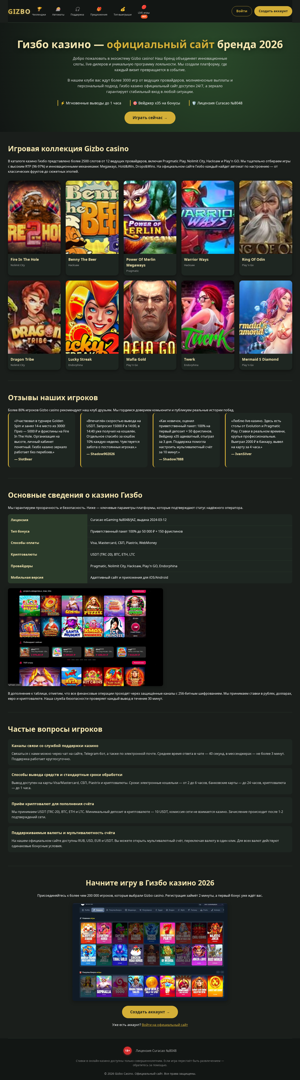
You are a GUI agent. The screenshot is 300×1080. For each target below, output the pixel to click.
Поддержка (77, 11)
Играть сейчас (150, 117)
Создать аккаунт (273, 11)
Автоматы (58, 11)
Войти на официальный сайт (165, 1025)
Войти (241, 11)
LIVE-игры (144, 11)
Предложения (98, 11)
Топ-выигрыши (123, 11)
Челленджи (39, 11)
